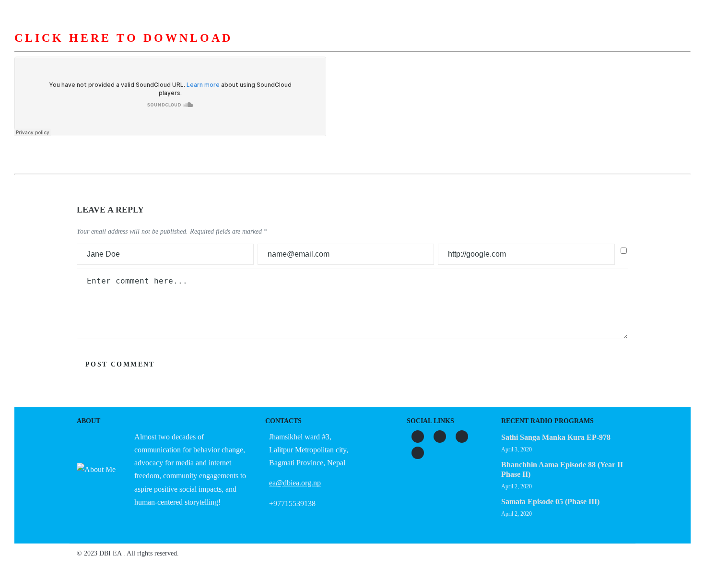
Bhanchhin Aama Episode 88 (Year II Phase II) (562, 469)
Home (187, 47)
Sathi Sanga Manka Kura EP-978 (556, 437)
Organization (292, 47)
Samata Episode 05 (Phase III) (550, 501)
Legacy (465, 47)
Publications (410, 47)
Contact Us (517, 47)
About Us (232, 47)
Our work (351, 47)
